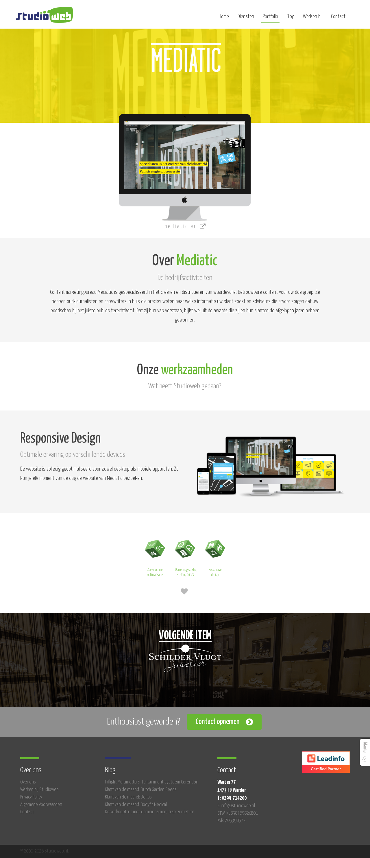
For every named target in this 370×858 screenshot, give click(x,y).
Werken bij (312, 16)
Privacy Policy (31, 797)
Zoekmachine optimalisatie (155, 572)
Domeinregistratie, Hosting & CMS (186, 572)
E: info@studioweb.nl (236, 805)
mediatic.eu (182, 226)
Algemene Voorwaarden (41, 804)
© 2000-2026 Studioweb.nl (44, 851)
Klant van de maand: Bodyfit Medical (136, 804)
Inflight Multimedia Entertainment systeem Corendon (151, 782)
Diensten (246, 16)
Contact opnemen (218, 722)
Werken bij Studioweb (39, 789)
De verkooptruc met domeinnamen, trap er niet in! (149, 811)
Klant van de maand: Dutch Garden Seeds (141, 789)
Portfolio (270, 16)
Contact (338, 16)
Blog (290, 16)
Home (224, 16)
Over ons (28, 782)
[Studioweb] (44, 17)
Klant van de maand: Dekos (128, 797)
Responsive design (215, 572)
